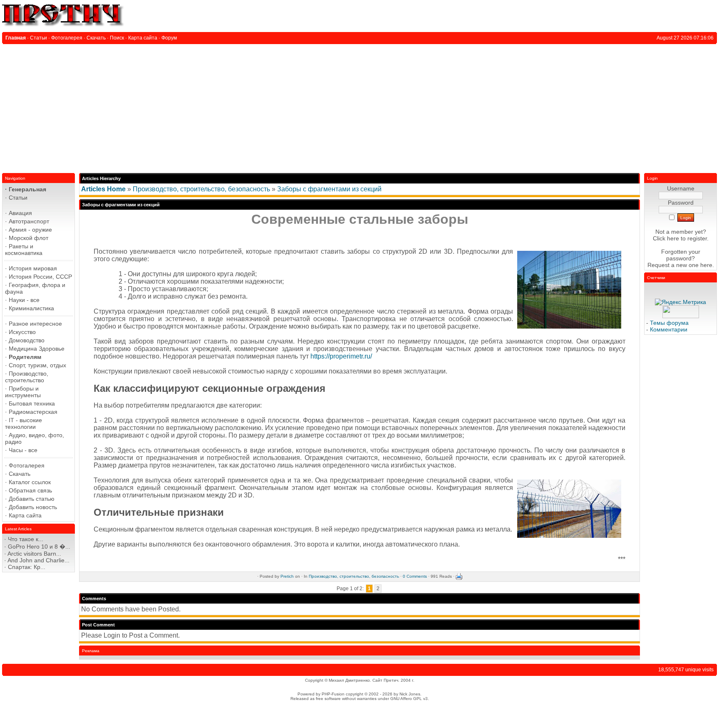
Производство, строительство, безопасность (201, 189)
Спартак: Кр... (26, 567)
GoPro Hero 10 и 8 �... (39, 546)
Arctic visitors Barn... (34, 553)
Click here (666, 238)
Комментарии (668, 329)
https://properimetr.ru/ (341, 356)
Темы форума (669, 322)
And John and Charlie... (38, 560)
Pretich (287, 576)
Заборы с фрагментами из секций (329, 189)
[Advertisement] (359, 106)
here (706, 265)
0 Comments (415, 576)
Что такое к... (25, 539)
